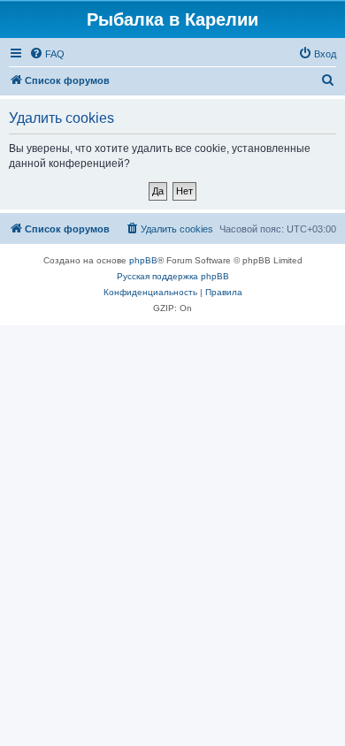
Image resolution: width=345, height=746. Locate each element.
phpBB (143, 260)
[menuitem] (47, 54)
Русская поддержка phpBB (173, 276)
